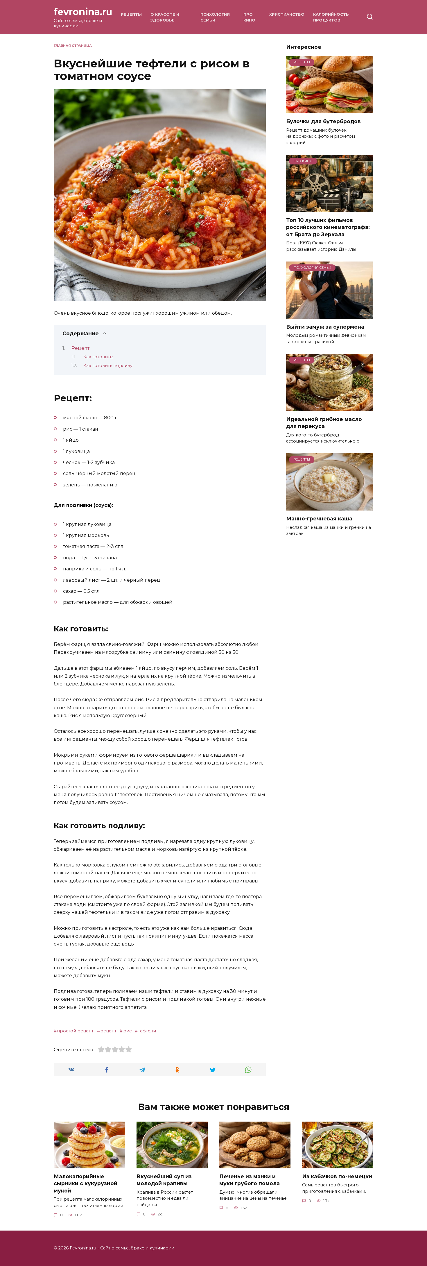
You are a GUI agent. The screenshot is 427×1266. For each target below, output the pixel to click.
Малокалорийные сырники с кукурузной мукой (85, 1183)
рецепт (108, 1031)
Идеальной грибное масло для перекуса (324, 422)
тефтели (147, 1031)
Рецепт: (80, 348)
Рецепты (131, 14)
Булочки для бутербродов (323, 121)
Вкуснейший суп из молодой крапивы (164, 1180)
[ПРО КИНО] (329, 208)
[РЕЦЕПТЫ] (329, 109)
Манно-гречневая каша (319, 518)
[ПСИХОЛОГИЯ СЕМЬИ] (329, 315)
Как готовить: (98, 356)
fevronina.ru (83, 11)
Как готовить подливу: (108, 365)
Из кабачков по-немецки (337, 1176)
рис (127, 1031)
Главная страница (73, 46)
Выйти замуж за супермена (325, 327)
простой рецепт (75, 1031)
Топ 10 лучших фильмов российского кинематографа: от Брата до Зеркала (328, 227)
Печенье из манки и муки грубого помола (249, 1180)
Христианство (286, 14)
